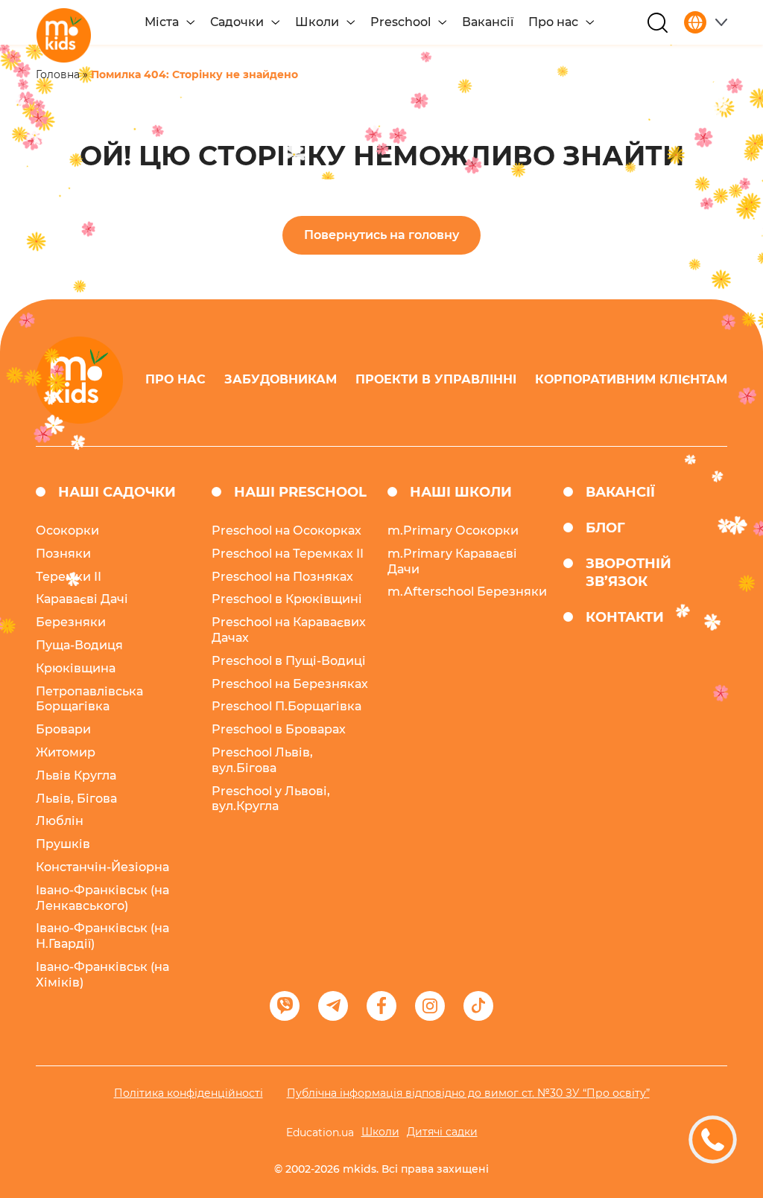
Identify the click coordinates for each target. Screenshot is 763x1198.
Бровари (63, 729)
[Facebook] (381, 1006)
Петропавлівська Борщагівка (89, 699)
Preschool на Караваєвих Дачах (289, 630)
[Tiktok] (478, 1006)
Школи (317, 22)
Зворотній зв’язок (628, 572)
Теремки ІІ (68, 577)
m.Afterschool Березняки (467, 591)
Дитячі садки (442, 1131)
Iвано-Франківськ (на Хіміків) (102, 975)
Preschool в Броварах (279, 729)
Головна (58, 74)
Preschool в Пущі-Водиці (289, 661)
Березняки (71, 622)
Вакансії (487, 22)
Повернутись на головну (381, 235)
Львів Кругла (76, 775)
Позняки (63, 554)
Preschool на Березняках (290, 684)
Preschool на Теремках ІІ (288, 554)
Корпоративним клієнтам (631, 379)
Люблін (59, 821)
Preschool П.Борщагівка (286, 706)
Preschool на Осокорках (286, 530)
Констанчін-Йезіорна (102, 867)
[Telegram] (333, 1006)
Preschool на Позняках (282, 577)
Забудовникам (280, 379)
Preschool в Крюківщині (287, 599)
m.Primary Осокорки (453, 530)
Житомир (65, 752)
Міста (162, 22)
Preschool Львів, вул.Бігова (262, 760)
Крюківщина (75, 668)
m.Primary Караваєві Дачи (452, 561)
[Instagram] (430, 1006)
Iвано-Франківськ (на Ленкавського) (102, 898)
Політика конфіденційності (188, 1093)
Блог (605, 528)
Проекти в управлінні (435, 379)
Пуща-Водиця (79, 645)
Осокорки (67, 530)
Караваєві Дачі (82, 599)
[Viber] (285, 1006)
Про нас (553, 22)
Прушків (63, 844)
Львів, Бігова (76, 798)
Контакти (625, 617)
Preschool (400, 22)
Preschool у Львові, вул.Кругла (271, 799)
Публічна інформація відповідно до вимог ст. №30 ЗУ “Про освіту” (468, 1093)
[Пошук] (658, 23)
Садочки (237, 22)
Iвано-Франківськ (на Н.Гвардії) (102, 936)
